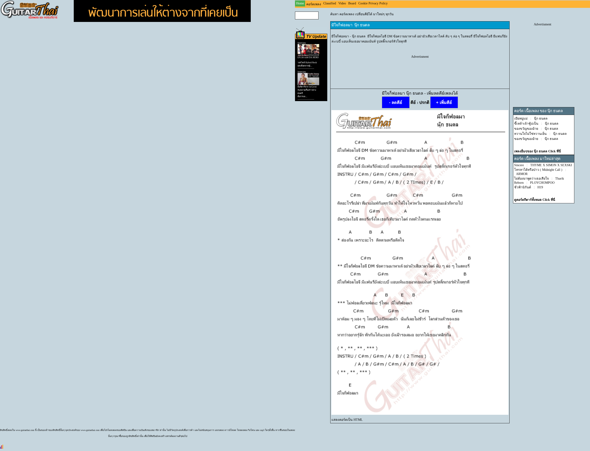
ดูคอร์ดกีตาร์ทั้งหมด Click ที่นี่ (534, 199)
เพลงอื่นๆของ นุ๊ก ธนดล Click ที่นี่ (537, 151)
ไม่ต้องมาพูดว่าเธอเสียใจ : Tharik (539, 178)
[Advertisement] (420, 69)
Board (352, 3)
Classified (329, 3)
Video (342, 3)
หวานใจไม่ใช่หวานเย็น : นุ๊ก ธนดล (540, 133)
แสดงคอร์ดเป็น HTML (347, 419)
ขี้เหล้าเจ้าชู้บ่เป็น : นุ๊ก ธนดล (536, 123)
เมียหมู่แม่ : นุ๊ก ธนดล (531, 118)
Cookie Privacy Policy (373, 3)
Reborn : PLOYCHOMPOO (534, 182)
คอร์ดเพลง (313, 4)
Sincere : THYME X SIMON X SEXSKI (543, 165)
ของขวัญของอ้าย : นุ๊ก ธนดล (536, 128)
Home (300, 3)
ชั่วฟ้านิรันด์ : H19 (528, 187)
